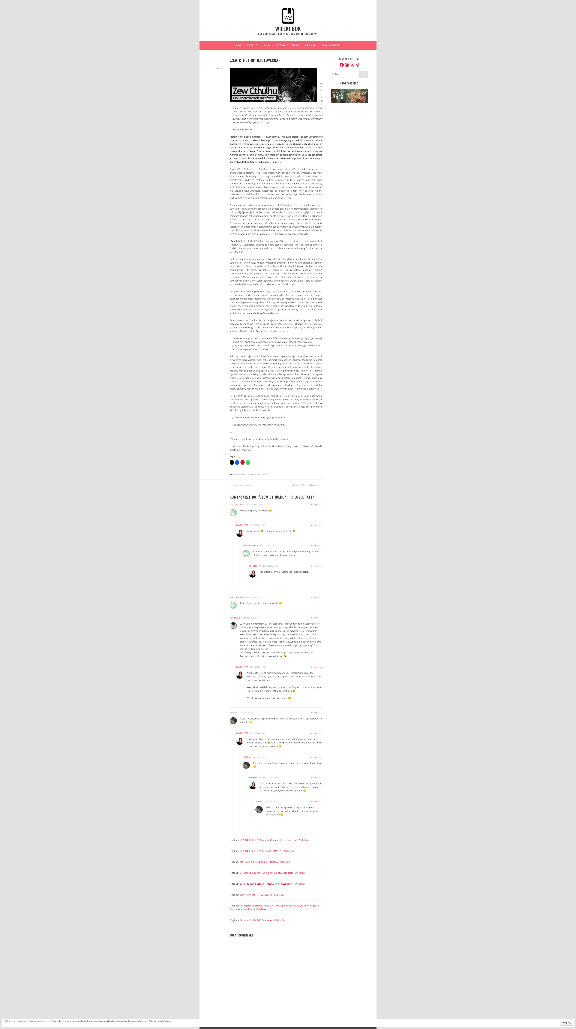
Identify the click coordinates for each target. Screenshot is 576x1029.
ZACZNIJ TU (252, 45)
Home (238, 45)
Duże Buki (310, 45)
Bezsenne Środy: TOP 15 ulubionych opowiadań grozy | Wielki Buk (272, 873)
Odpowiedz (315, 505)
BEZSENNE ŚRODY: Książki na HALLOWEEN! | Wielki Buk (267, 851)
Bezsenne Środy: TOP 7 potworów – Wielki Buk (263, 920)
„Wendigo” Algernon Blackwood (306, 485)
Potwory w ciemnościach (243, 485)
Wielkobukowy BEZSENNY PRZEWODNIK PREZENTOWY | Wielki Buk (272, 884)
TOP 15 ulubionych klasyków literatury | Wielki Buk (265, 862)
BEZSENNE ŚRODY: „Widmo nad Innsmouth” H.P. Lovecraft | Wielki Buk (274, 840)
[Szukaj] (363, 74)
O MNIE (267, 45)
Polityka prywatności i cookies (160, 1021)
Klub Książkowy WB (330, 45)
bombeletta (242, 525)
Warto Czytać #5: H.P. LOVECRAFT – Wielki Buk (262, 895)
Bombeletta (242, 733)
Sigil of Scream (237, 504)
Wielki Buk (288, 29)
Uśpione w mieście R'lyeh (258, 474)
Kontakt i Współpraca (287, 45)
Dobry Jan (235, 618)
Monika (233, 712)
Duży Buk (243, 474)
